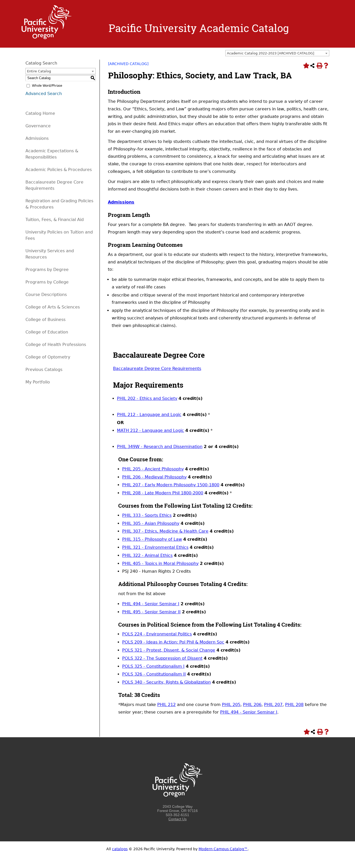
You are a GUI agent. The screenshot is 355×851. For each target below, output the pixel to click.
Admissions (37, 138)
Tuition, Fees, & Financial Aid (54, 219)
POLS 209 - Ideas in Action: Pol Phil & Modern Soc (173, 642)
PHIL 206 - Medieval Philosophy (154, 477)
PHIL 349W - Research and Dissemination (159, 446)
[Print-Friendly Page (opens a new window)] (319, 65)
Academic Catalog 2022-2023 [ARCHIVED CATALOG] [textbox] (270, 53)
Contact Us (177, 819)
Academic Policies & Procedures (58, 169)
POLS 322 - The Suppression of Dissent (162, 658)
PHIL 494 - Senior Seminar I (150, 603)
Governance (38, 125)
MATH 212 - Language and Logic (150, 430)
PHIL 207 (273, 704)
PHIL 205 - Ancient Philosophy (153, 469)
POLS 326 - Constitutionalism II (154, 674)
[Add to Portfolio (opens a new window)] (305, 65)
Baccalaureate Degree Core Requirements (157, 368)
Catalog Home (40, 113)
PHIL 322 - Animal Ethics (147, 555)
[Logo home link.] (46, 38)
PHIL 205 (231, 704)
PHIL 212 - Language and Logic (149, 414)
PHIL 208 (294, 704)
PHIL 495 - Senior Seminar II (151, 611)
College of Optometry (47, 357)
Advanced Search (43, 93)
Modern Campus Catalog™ (223, 849)
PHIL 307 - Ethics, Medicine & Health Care (165, 531)
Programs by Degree (47, 269)
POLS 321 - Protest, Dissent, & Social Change (168, 650)
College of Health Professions (55, 344)
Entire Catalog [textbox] (39, 71)
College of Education (46, 332)
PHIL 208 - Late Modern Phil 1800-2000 (162, 492)
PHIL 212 (166, 704)
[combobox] (277, 53)
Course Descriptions (46, 294)
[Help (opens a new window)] (326, 65)
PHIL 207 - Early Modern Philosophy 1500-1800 (170, 484)
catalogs (120, 849)
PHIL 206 (252, 704)
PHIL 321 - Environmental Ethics (155, 547)
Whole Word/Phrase (47, 85)
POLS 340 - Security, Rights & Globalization (166, 682)
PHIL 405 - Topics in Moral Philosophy (160, 563)
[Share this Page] (312, 65)
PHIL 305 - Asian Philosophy (150, 523)
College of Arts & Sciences (52, 307)
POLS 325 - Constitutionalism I (153, 666)
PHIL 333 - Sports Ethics (147, 515)
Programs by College (47, 282)
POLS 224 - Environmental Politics (157, 634)
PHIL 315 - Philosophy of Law (152, 539)
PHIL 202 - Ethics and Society (147, 398)
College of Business (45, 319)
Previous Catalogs (43, 369)
